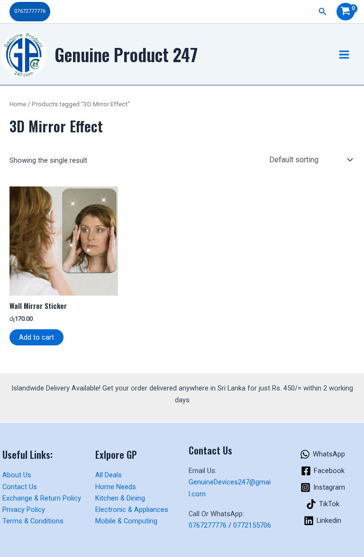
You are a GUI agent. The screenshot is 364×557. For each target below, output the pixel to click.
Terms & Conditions (33, 521)
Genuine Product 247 (126, 54)
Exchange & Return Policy (41, 498)
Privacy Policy (23, 509)
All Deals (108, 475)
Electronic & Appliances (131, 509)
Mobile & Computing (126, 521)
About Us (16, 475)
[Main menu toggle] (344, 54)
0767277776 (208, 525)
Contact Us (19, 487)
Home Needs (115, 487)
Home (17, 104)
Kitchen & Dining (120, 498)
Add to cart (36, 337)
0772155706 (252, 525)
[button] (29, 11)
